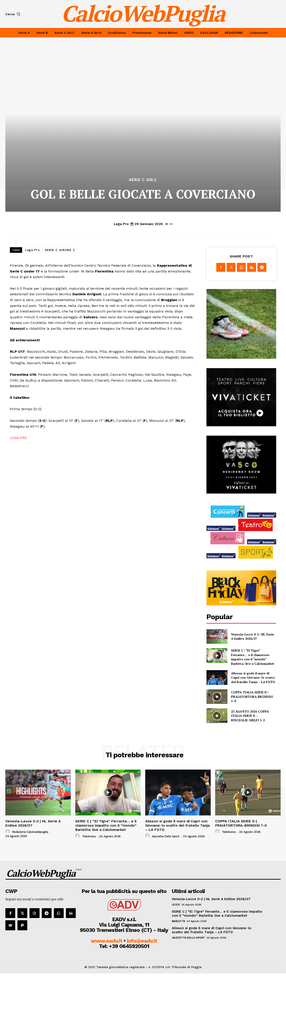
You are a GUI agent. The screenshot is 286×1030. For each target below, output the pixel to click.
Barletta (178, 921)
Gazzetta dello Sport (165, 836)
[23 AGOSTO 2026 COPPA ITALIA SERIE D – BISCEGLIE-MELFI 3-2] (216, 715)
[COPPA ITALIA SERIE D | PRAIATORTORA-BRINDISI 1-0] (216, 696)
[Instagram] (34, 913)
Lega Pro (121, 224)
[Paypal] (22, 925)
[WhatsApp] (241, 267)
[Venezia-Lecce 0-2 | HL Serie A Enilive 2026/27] (216, 636)
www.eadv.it (106, 941)
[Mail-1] (10, 925)
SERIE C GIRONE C (60, 250)
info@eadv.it (142, 941)
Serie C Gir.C (143, 180)
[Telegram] (261, 267)
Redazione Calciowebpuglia (30, 832)
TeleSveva (89, 836)
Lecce (176, 904)
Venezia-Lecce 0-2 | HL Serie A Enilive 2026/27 (252, 636)
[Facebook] (220, 267)
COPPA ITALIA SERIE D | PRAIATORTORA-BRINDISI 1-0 (252, 696)
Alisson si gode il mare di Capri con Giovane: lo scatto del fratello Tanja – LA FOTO (253, 677)
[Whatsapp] (59, 913)
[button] (13, 14)
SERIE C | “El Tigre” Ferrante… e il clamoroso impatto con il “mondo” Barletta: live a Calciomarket (252, 657)
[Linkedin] (251, 267)
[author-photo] (8, 831)
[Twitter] (231, 267)
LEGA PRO (18, 438)
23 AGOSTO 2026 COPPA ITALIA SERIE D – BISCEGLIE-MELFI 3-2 (250, 715)
